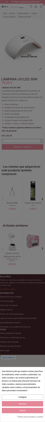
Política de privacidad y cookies (30, 417)
